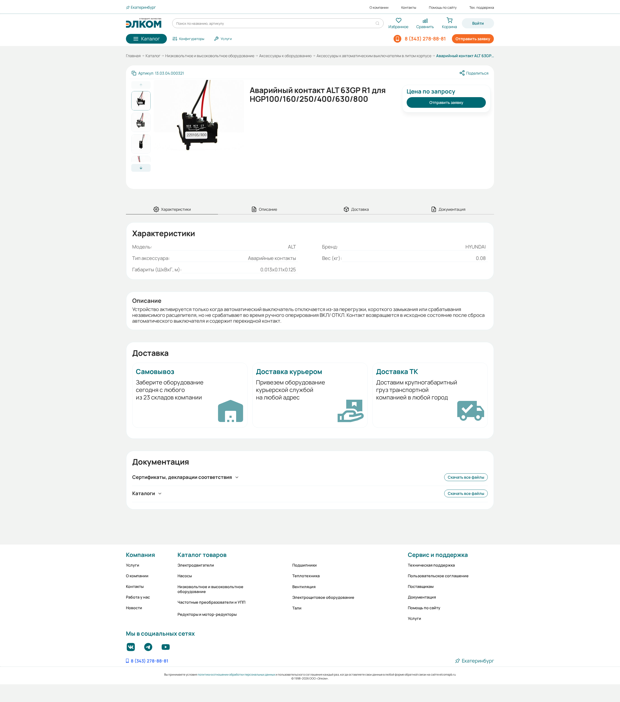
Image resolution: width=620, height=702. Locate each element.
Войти (478, 23)
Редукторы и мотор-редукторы (207, 614)
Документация (422, 597)
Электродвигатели (196, 565)
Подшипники (304, 565)
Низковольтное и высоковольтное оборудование (209, 56)
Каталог (153, 56)
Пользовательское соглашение (438, 575)
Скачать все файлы (466, 477)
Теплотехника (306, 575)
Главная (133, 56)
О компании (379, 7)
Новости (134, 607)
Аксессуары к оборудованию (285, 56)
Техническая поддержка (431, 565)
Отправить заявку (473, 38)
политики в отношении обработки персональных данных (236, 674)
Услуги (132, 565)
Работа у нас (138, 597)
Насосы (185, 575)
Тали (297, 608)
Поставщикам (421, 586)
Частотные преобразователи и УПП (211, 602)
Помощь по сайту (443, 7)
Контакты (408, 7)
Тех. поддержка (481, 7)
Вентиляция (304, 586)
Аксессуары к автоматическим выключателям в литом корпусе (374, 56)
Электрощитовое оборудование (323, 597)
